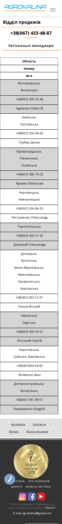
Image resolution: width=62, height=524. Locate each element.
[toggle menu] (53, 10)
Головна (18, 481)
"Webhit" (50, 508)
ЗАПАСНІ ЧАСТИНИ (38, 486)
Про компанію (39, 481)
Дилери (16, 486)
